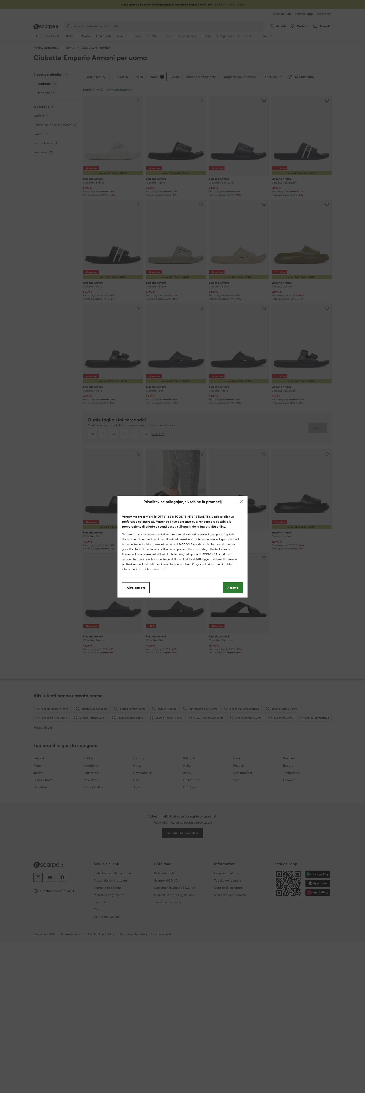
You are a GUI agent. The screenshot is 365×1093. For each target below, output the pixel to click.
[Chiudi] (241, 501)
